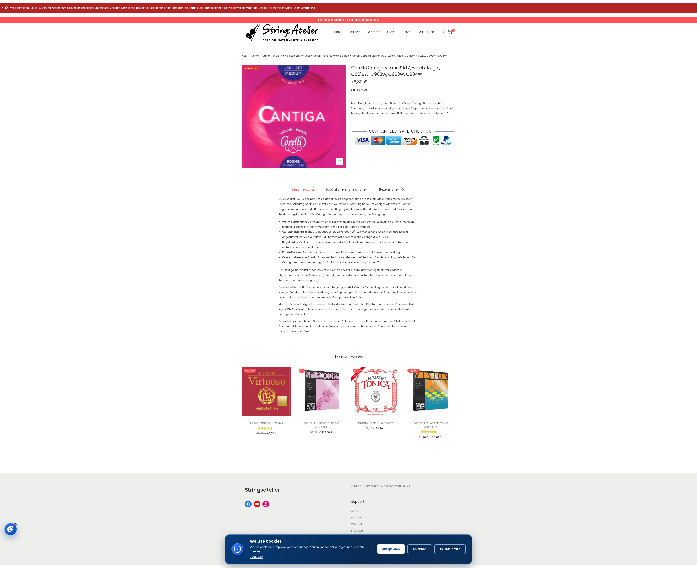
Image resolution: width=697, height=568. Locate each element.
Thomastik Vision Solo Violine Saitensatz (430, 425)
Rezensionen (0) (392, 189)
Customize (450, 549)
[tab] (303, 189)
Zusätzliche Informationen (346, 189)
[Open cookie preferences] (10, 529)
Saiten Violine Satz (298, 56)
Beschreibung (303, 189)
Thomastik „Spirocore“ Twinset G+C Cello (321, 425)
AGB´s (354, 511)
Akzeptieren (391, 549)
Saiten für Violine (273, 56)
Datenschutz (359, 517)
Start (245, 56)
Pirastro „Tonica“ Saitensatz (375, 423)
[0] (450, 32)
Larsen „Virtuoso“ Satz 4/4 (266, 423)
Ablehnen (420, 549)
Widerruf (356, 524)
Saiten (256, 56)
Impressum (358, 530)
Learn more (256, 556)
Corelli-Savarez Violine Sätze (331, 56)
